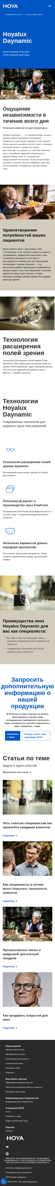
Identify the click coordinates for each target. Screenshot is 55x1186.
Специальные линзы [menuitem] (14, 1063)
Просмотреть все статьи (16, 772)
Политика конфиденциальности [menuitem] (19, 1168)
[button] (27, 1153)
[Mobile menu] (50, 6)
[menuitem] (8, 1146)
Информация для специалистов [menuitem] (19, 1102)
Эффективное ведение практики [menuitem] (19, 1082)
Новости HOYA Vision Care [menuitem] (17, 1121)
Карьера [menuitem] (9, 1131)
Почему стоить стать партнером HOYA (35, 735)
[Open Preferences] (4, 1181)
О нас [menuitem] (8, 1112)
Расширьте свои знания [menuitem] (15, 1092)
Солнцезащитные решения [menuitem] (17, 1059)
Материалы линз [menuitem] (13, 1068)
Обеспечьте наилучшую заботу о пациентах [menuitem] (24, 1087)
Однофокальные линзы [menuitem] (15, 1054)
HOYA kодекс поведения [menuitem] (16, 1177)
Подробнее (9, 835)
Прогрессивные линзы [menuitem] (15, 1050)
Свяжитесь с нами (13, 735)
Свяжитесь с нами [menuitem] (13, 1116)
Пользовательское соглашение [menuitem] (19, 1172)
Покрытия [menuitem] (10, 1073)
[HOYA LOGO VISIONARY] (10, 6)
